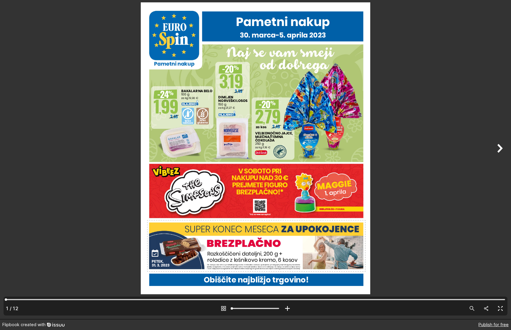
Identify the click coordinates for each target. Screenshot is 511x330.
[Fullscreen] (500, 308)
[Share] (486, 308)
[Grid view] (223, 308)
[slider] (255, 308)
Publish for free (493, 324)
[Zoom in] (287, 308)
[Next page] (499, 159)
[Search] (472, 308)
